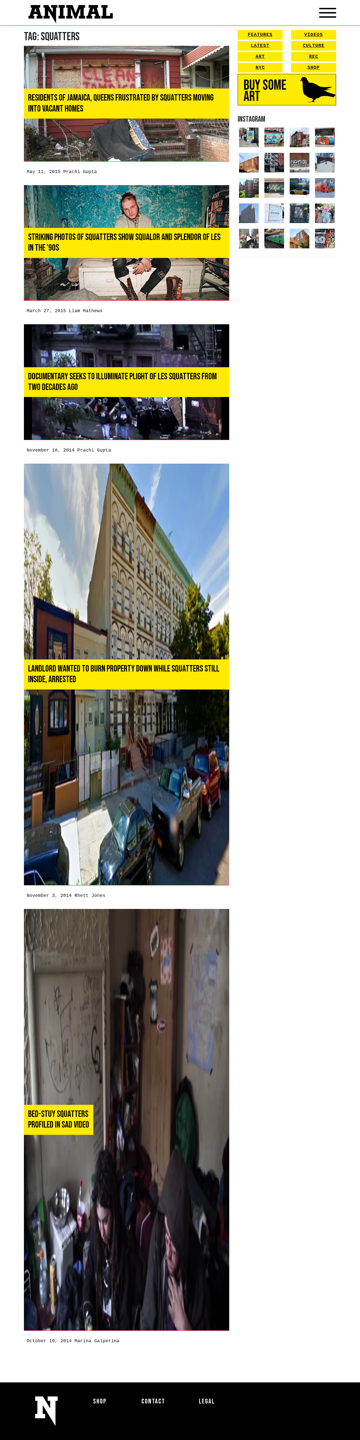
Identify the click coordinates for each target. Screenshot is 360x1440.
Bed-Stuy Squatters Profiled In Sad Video (58, 1119)
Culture (314, 45)
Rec (313, 56)
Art (260, 56)
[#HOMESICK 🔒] (325, 163)
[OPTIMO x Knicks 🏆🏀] (249, 188)
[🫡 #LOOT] (299, 188)
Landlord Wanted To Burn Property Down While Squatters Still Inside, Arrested (123, 674)
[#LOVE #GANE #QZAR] (274, 163)
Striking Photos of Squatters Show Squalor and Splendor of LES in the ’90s (124, 242)
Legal (207, 1401)
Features (260, 34)
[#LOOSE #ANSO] (299, 137)
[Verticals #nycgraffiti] (249, 163)
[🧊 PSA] (274, 213)
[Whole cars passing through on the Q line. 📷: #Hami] (274, 238)
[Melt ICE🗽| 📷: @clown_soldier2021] (299, 213)
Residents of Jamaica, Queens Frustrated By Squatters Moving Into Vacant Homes (120, 103)
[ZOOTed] (249, 213)
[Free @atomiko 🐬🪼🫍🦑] (325, 137)
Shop (313, 67)
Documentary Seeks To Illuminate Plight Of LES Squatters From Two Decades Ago (122, 382)
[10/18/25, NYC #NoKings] (325, 213)
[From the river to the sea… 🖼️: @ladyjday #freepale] (274, 137)
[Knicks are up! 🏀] (325, 188)
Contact (153, 1401)
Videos (313, 34)
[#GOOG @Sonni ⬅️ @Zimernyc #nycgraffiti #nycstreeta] (325, 238)
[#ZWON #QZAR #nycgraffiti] (299, 238)
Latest (260, 45)
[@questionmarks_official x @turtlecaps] (249, 137)
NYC (260, 67)
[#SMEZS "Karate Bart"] (274, 188)
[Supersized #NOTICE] (299, 163)
